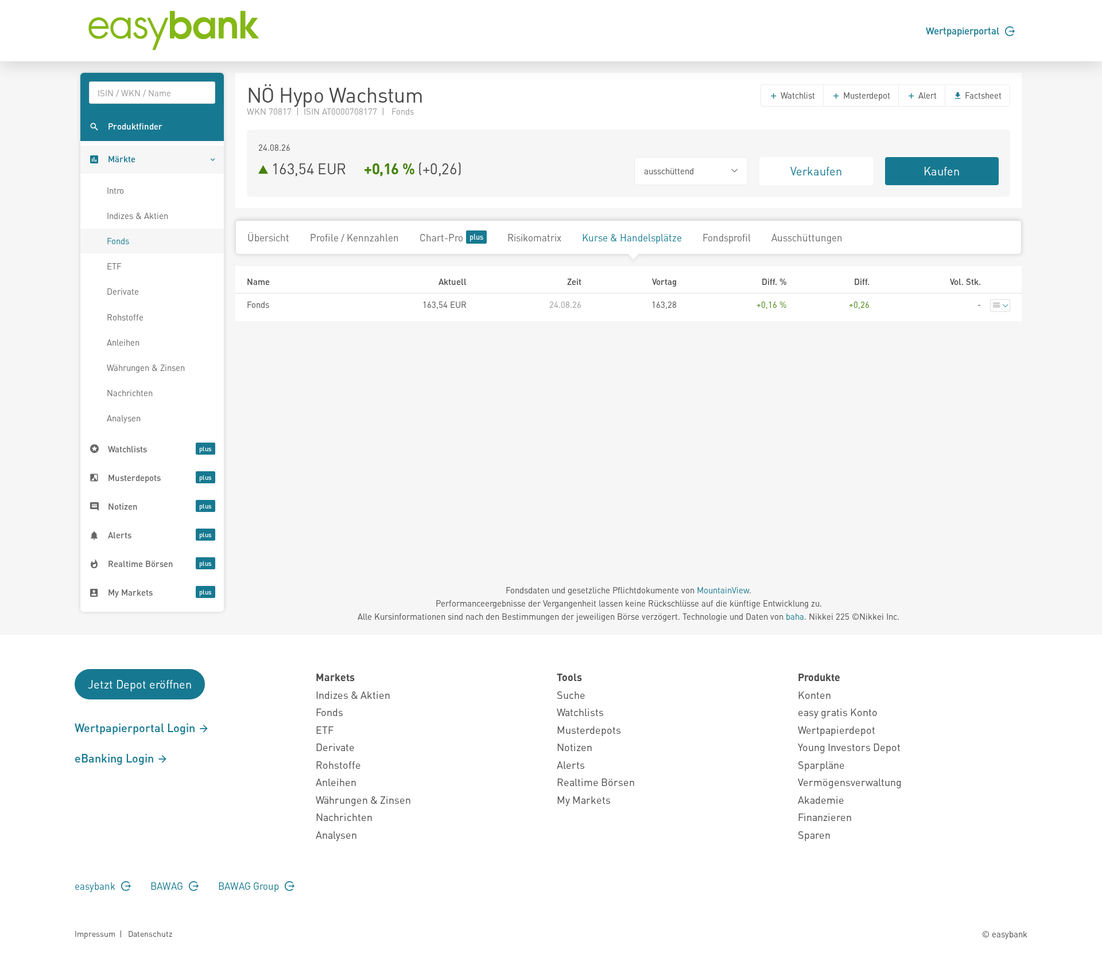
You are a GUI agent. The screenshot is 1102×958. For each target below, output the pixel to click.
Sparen (814, 834)
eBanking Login (116, 757)
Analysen (124, 418)
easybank (96, 885)
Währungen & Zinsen (146, 367)
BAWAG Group (249, 885)
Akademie (821, 799)
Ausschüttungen (807, 237)
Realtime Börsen (596, 781)
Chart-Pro (441, 237)
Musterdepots (589, 729)
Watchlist (796, 95)
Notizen (574, 746)
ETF (114, 266)
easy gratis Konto (838, 711)
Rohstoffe (125, 317)
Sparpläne (821, 764)
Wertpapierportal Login (136, 727)
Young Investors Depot (849, 746)
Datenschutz (150, 933)
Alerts (571, 764)
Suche (571, 694)
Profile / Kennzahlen (354, 237)
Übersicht (268, 237)
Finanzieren (825, 816)
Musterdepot (865, 95)
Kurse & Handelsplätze (632, 237)
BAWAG (167, 885)
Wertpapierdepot (836, 729)
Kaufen (941, 170)
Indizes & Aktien (137, 215)
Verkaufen (816, 170)
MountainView (723, 590)
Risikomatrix (534, 237)
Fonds (118, 241)
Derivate (123, 291)
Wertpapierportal (964, 30)
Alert (926, 95)
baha (795, 616)
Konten (814, 694)
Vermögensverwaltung (850, 781)
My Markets (584, 799)
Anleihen (123, 342)
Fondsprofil (727, 237)
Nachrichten (130, 392)
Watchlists (580, 711)
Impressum (95, 933)
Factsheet (982, 95)
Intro (115, 190)
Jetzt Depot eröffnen (140, 684)
